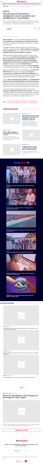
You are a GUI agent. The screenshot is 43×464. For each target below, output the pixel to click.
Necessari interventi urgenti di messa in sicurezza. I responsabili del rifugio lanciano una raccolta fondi (30, 152)
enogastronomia (12, 3)
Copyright (26, 456)
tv (36, 3)
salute (30, 3)
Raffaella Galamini (12, 393)
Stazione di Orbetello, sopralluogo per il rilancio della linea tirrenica (20, 186)
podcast (39, 3)
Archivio (4, 457)
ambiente (4, 3)
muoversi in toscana (30, 6)
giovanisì (25, 6)
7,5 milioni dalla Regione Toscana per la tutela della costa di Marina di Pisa (20, 230)
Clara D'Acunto (9, 375)
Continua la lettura (21, 430)
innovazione (17, 3)
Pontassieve (25, 101)
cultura (7, 3)
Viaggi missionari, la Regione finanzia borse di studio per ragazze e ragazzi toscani (20, 296)
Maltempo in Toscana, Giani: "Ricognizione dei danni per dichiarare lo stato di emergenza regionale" (30, 117)
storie (33, 3)
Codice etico (18, 456)
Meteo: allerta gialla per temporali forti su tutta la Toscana (11, 133)
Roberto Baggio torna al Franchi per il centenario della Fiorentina (19, 377)
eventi (35, 6)
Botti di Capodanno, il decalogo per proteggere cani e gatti (20, 396)
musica (27, 3)
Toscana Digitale (12, 6)
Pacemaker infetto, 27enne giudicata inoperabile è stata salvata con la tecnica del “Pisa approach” (20, 329)
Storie (4, 375)
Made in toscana (23, 3)
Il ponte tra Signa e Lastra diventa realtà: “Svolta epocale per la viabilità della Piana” (20, 353)
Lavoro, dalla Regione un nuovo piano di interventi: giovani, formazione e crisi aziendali (20, 274)
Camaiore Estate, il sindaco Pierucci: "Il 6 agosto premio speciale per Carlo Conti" (19, 208)
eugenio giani (17, 101)
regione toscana (33, 101)
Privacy (9, 456)
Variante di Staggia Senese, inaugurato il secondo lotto (19, 252)
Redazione (9, 28)
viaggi (35, 3)
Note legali (5, 456)
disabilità (10, 101)
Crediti (22, 456)
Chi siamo (31, 456)
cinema (22, 6)
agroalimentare (17, 6)
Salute (4, 326)
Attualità (6, 11)
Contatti (35, 456)
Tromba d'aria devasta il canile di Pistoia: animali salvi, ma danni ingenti (29, 148)
